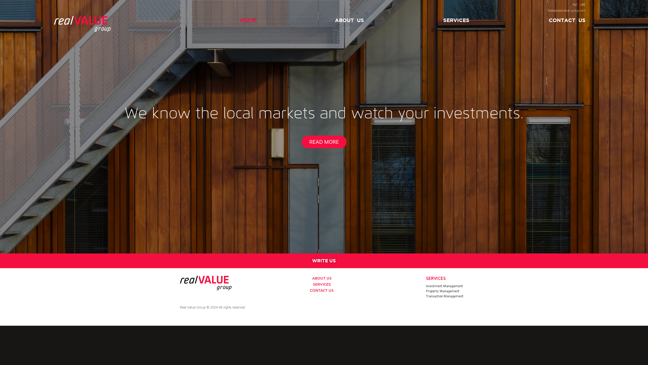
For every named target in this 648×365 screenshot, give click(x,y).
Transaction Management (444, 296)
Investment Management (444, 286)
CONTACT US (322, 291)
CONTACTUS (567, 20)
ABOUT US (322, 278)
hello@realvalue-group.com (566, 10)
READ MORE (324, 142)
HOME (248, 20)
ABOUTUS (349, 20)
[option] (324, 126)
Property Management (442, 291)
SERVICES (456, 20)
